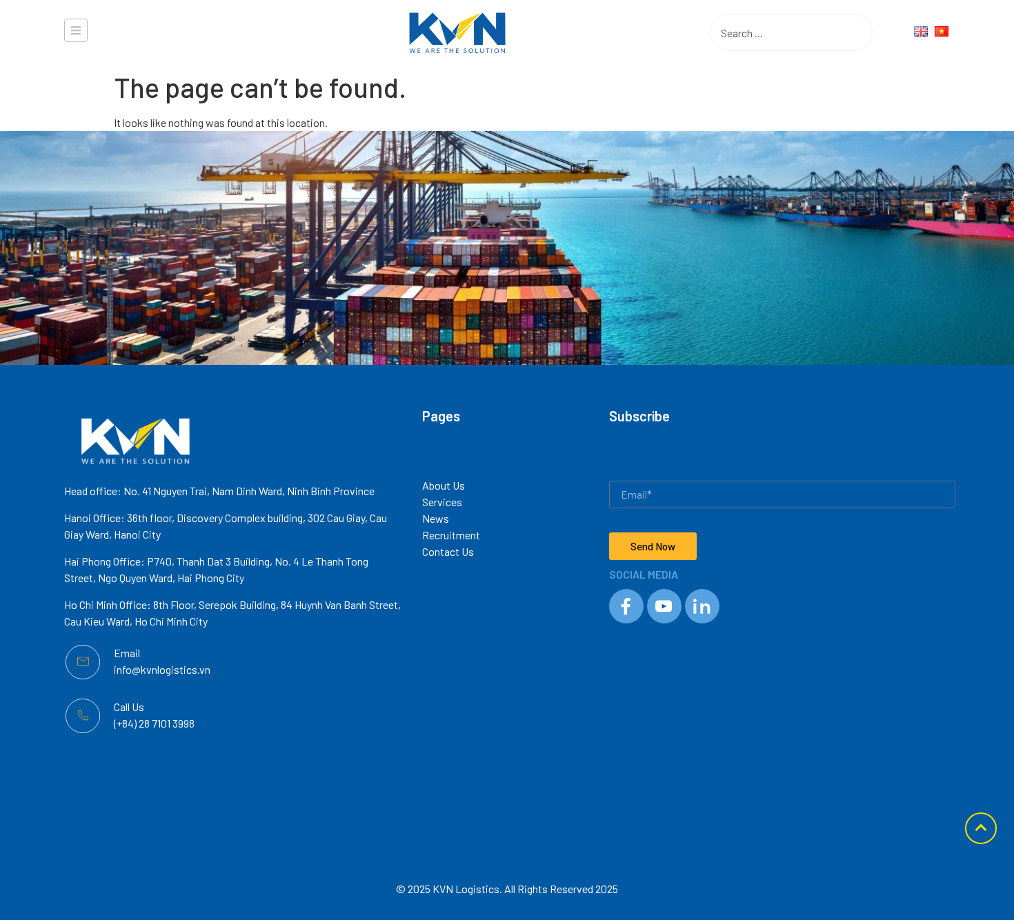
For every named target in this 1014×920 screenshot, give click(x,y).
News (435, 518)
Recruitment (451, 534)
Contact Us (448, 551)
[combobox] (770, 32)
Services (442, 501)
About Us (443, 485)
